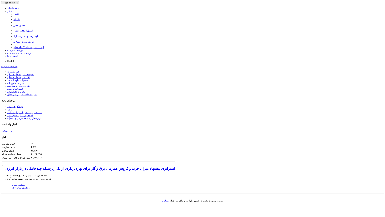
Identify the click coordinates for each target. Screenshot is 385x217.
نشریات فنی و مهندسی (18, 86)
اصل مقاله (20, 187)
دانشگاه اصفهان (15, 106)
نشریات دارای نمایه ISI (18, 77)
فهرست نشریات (15, 50)
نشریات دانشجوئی (16, 91)
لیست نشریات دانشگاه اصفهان (28, 47)
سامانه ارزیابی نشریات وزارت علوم (24, 112)
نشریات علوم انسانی (17, 80)
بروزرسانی (7, 130)
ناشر (9, 11)
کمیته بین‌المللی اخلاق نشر (20, 115)
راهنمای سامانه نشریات (19, 53)
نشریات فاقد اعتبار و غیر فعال (22, 94)
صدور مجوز (19, 25)
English (10, 61)
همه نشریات (13, 71)
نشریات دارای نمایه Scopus (20, 74)
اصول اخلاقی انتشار (23, 30)
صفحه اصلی (13, 8)
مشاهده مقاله (18, 185)
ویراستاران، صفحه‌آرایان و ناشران (24, 118)
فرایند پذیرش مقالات (23, 42)
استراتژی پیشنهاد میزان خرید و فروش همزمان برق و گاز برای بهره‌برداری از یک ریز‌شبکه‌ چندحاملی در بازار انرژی (90, 168)
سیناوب (165, 200)
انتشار (16, 14)
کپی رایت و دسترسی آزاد (25, 36)
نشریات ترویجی (15, 89)
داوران (16, 19)
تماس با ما (12, 56)
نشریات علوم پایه (15, 83)
